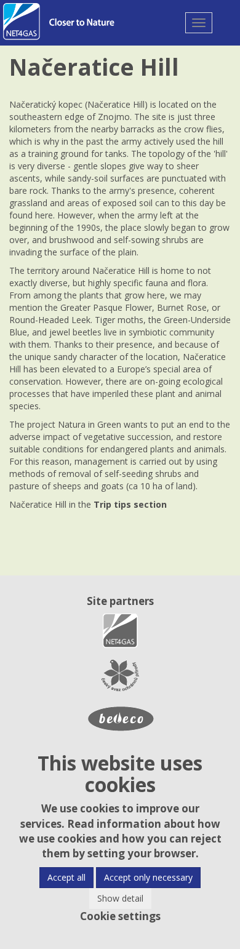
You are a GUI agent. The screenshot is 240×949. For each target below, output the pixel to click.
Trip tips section (130, 504)
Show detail (120, 898)
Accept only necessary (148, 877)
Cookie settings (120, 916)
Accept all (66, 877)
